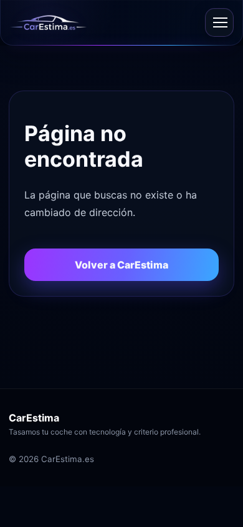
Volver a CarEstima (121, 265)
